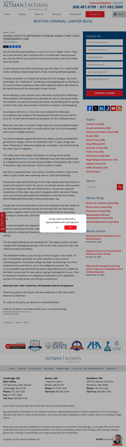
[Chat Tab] (63, 223)
